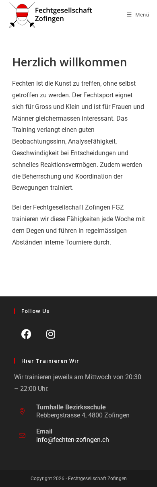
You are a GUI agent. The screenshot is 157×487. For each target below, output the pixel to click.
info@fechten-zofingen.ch (72, 440)
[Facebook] (26, 334)
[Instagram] (51, 334)
